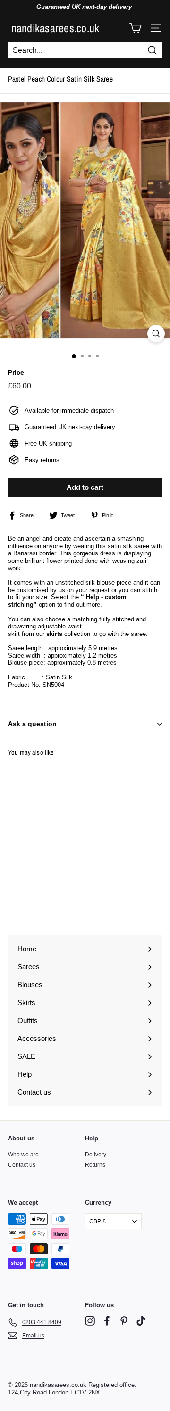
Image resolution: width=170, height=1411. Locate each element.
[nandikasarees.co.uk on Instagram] (90, 1321)
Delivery (95, 1154)
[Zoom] (156, 333)
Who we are (23, 1154)
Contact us (21, 1165)
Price (16, 372)
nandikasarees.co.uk (55, 27)
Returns (95, 1165)
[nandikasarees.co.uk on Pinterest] (124, 1321)
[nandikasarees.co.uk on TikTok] (141, 1321)
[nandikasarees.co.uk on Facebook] (107, 1321)
